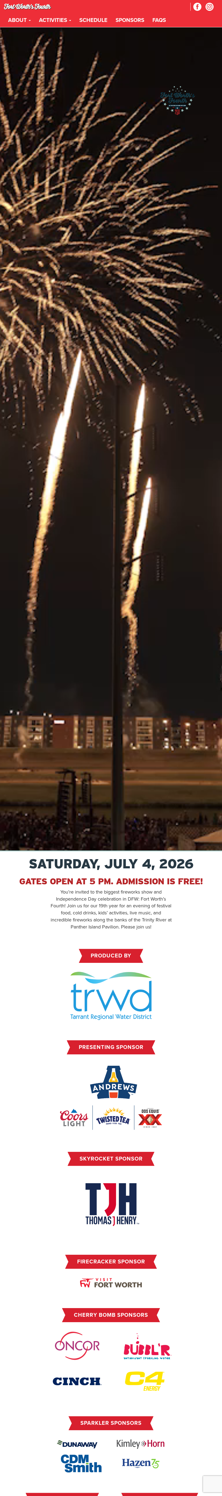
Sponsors (130, 20)
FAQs (159, 20)
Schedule (93, 20)
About (18, 20)
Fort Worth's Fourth (27, 6)
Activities (53, 20)
